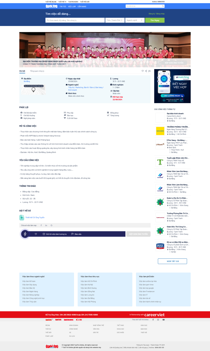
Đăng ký (152, 14)
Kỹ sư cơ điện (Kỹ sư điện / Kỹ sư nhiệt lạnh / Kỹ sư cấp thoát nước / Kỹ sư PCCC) (178, 242)
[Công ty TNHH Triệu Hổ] (160, 162)
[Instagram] (158, 319)
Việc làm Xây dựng (29, 284)
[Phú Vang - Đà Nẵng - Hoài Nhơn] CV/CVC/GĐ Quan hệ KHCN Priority (177, 140)
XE (70, 332)
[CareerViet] (154, 314)
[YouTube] (164, 319)
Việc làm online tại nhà (148, 281)
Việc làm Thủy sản (29, 301)
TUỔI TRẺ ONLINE (50, 2)
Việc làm (72, 6)
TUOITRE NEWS (73, 2)
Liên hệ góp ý (143, 347)
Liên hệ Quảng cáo (116, 347)
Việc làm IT (143, 295)
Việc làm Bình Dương (88, 288)
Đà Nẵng (27, 81)
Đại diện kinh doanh (175, 113)
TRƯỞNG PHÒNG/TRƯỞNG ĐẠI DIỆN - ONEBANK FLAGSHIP (178, 127)
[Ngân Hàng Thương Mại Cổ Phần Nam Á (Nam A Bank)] (160, 131)
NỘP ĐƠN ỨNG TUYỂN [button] (174, 63)
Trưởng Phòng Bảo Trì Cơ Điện (177, 213)
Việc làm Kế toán (28, 281)
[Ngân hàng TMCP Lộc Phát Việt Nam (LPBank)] (160, 144)
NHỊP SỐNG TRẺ (98, 325)
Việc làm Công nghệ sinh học (33, 298)
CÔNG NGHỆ (73, 329)
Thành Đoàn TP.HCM (158, 345)
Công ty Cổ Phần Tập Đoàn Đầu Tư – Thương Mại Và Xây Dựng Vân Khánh (177, 201)
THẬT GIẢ (144, 332)
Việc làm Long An (87, 295)
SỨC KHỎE (120, 332)
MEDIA (47, 325)
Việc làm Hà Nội (87, 284)
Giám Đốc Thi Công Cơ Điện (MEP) (176, 226)
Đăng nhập (160, 14)
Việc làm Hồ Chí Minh (89, 281)
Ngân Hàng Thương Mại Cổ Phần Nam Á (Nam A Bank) (177, 129)
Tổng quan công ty (37, 71)
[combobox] (75, 20)
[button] (143, 71)
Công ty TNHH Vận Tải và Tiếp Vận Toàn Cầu (178, 174)
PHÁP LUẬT (49, 336)
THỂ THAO (120, 325)
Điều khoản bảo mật (130, 347)
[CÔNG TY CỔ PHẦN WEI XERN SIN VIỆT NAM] (160, 217)
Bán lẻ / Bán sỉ (89, 87)
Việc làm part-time (146, 284)
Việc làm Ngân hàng (30, 291)
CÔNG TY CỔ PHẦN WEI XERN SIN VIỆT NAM (177, 216)
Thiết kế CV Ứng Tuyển (34, 217)
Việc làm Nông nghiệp (30, 295)
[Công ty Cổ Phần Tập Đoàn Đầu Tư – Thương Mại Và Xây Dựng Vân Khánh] (160, 202)
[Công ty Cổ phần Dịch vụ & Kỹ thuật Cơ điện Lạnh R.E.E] (160, 246)
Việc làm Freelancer (147, 291)
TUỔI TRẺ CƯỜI (84, 2)
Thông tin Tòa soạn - (143, 345)
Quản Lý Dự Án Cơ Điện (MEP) (176, 198)
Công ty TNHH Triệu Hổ (175, 160)
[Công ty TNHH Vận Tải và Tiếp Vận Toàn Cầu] (160, 175)
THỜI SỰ (48, 329)
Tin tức (63, 6)
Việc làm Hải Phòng (88, 301)
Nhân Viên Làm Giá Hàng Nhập (177, 171)
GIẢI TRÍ (95, 332)
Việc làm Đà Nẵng (87, 298)
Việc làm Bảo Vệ (28, 288)
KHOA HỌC (120, 329)
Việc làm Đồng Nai (88, 291)
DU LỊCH (72, 336)
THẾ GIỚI (48, 332)
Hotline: (156, 347)
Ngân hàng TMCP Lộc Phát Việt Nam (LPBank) (176, 143)
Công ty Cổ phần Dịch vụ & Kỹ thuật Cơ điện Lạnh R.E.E (178, 245)
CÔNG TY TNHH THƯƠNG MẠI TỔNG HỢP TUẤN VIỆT (44, 64)
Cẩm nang (82, 6)
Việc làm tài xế (144, 298)
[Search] (163, 6)
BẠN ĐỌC (144, 329)
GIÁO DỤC (144, 325)
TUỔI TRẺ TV (62, 2)
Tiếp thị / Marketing (75, 87)
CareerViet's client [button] (174, 116)
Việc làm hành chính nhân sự (150, 301)
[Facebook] (153, 319)
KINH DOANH (73, 325)
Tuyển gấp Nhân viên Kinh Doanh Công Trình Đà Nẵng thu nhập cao (178, 158)
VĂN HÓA (96, 329)
